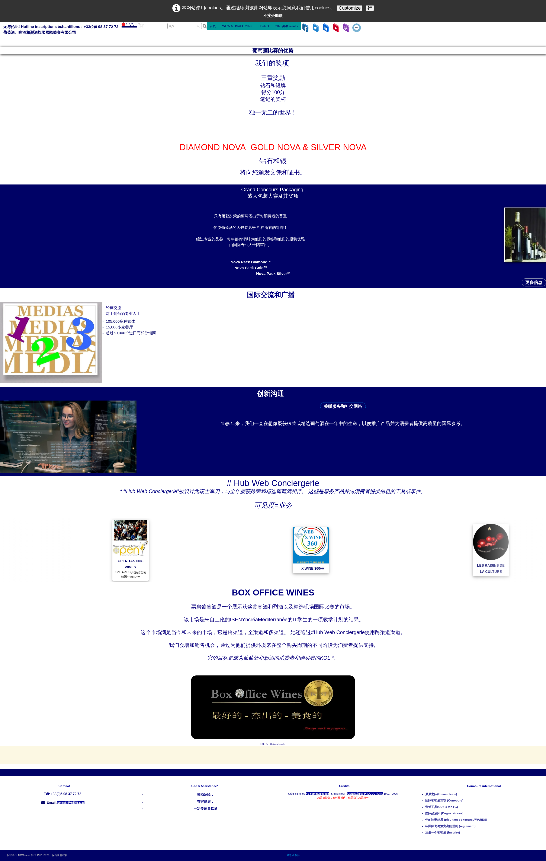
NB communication (317, 793)
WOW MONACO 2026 (237, 26)
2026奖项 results (286, 26)
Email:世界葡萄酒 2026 (70, 802)
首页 (213, 26)
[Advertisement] (273, 754)
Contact (263, 26)
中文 (130, 24)
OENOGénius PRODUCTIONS (365, 793)
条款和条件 (293, 855)
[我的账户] (159, 28)
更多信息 (533, 282)
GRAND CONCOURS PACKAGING (508, 568)
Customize (350, 8)
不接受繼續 (273, 15)
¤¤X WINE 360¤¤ (148, 569)
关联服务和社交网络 (343, 406)
